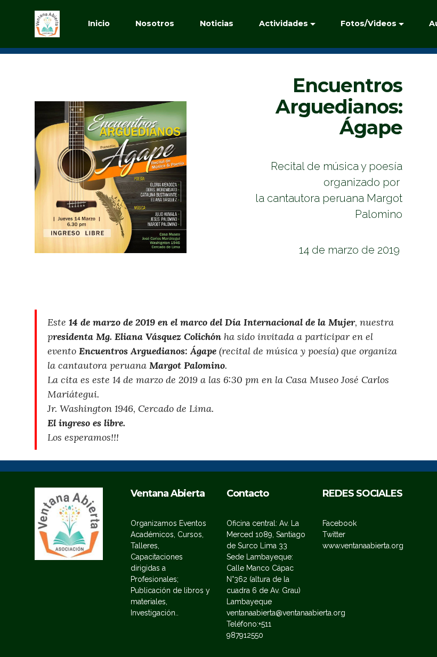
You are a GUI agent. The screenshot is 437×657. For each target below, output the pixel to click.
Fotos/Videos (368, 23)
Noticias (216, 23)
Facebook (339, 523)
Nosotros (154, 23)
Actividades (283, 23)
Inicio (99, 23)
